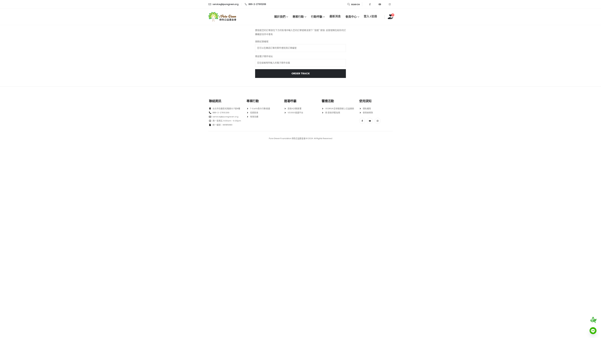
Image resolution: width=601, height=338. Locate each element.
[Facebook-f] (362, 121)
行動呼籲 (316, 17)
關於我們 (279, 17)
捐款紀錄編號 (261, 41)
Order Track (300, 73)
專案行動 (298, 17)
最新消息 (335, 16)
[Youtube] (380, 4)
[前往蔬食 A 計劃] (593, 320)
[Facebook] (370, 4)
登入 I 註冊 (370, 16)
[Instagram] (390, 4)
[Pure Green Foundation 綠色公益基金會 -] (222, 17)
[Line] (593, 330)
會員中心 (351, 17)
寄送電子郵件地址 (264, 56)
